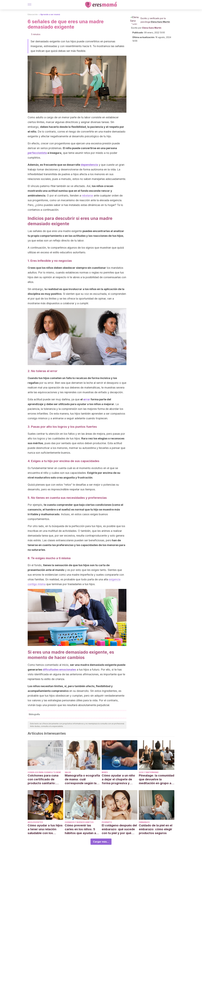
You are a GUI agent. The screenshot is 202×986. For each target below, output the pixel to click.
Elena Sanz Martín (160, 22)
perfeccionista (37, 152)
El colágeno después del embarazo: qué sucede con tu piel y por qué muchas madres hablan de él (119, 829)
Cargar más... (101, 841)
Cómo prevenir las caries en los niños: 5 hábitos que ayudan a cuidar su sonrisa (80, 829)
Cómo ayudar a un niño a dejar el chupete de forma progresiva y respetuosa (118, 779)
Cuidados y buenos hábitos (79, 822)
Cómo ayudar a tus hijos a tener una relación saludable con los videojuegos (45, 829)
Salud (68, 772)
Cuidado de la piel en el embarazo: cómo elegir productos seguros (155, 829)
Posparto (107, 822)
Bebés (105, 772)
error (86, 399)
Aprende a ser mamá (50, 14)
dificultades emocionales (59, 669)
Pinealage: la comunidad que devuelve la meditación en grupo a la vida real (156, 779)
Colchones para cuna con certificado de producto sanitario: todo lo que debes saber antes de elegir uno (45, 779)
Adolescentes (35, 822)
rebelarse (87, 195)
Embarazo (144, 822)
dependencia (89, 164)
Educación (33, 14)
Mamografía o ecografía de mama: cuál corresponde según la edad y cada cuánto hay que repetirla (82, 779)
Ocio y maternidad (149, 772)
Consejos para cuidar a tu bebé (44, 772)
